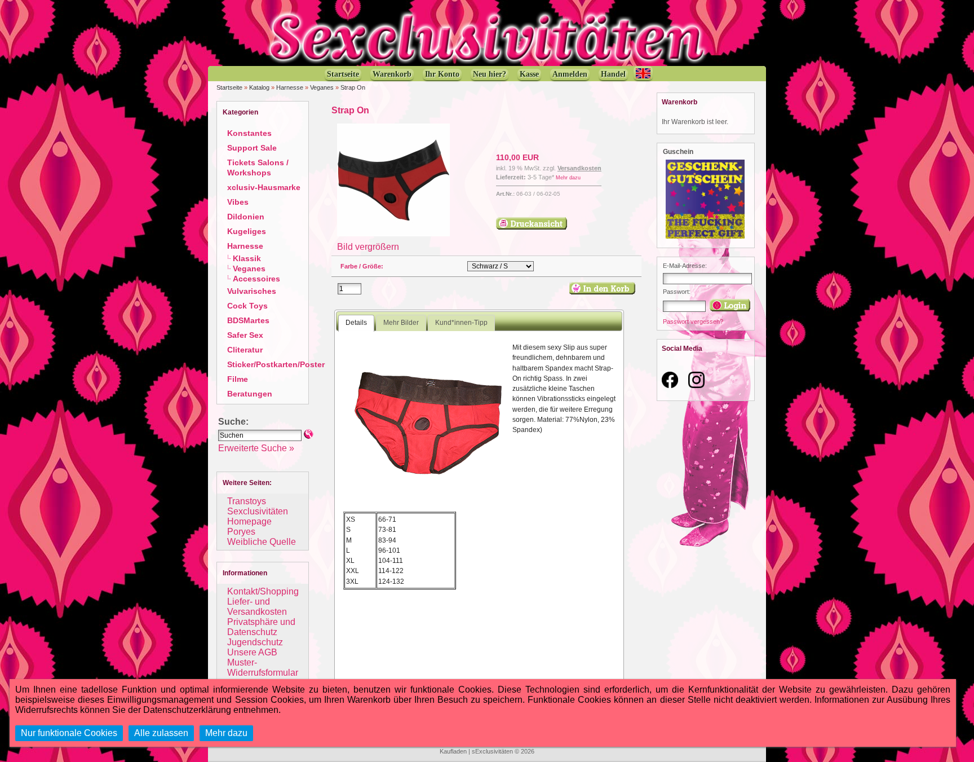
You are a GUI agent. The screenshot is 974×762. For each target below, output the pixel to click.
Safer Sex (245, 335)
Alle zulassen (161, 733)
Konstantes (249, 133)
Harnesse (289, 87)
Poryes (241, 531)
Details (356, 323)
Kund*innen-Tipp (461, 323)
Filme (237, 379)
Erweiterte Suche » (256, 448)
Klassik (247, 258)
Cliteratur (245, 349)
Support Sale (252, 147)
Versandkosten (579, 168)
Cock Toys (247, 305)
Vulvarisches (251, 291)
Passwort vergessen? (693, 321)
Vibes (238, 201)
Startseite (229, 87)
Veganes (322, 87)
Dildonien (245, 216)
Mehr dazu (568, 177)
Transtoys (246, 501)
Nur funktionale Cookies (69, 733)
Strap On (352, 87)
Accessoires (256, 278)
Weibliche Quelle (261, 542)
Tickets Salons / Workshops (258, 167)
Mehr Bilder (401, 323)
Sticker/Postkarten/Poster (276, 364)
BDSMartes (248, 320)
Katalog (259, 87)
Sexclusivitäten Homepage (257, 516)
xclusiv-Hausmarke (263, 187)
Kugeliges (246, 231)
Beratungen (249, 393)
